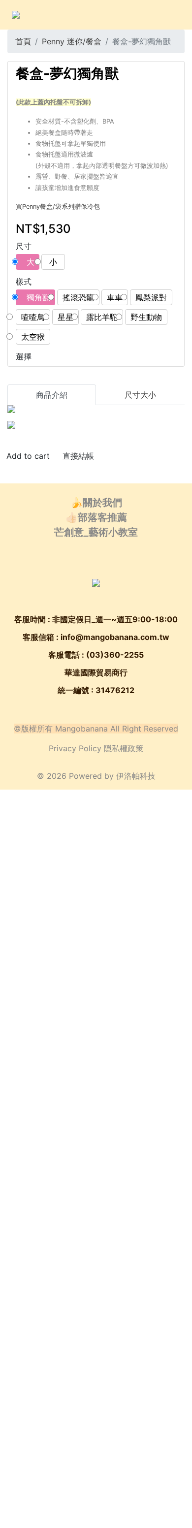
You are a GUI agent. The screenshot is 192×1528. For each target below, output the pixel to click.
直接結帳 (78, 456)
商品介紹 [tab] (51, 395)
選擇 (24, 356)
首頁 (23, 41)
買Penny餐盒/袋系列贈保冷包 (58, 206)
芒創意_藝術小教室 (96, 532)
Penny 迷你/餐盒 (71, 41)
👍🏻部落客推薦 (96, 517)
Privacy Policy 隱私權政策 (96, 748)
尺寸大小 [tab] (140, 395)
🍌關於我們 (96, 503)
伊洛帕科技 (136, 776)
